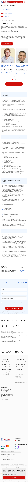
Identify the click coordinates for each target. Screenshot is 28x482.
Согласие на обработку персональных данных (11, 451)
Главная (3, 20)
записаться (7, 44)
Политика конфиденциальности (8, 454)
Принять (14, 477)
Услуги (7, 20)
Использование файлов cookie (7, 459)
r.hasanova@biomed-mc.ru (21, 382)
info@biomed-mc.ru (5, 385)
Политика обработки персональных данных (10, 456)
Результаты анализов (9, 9)
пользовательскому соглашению (13, 302)
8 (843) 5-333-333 (5, 374)
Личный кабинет (7, 13)
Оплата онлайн (7, 16)
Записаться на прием (17, 2)
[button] (12, 79)
